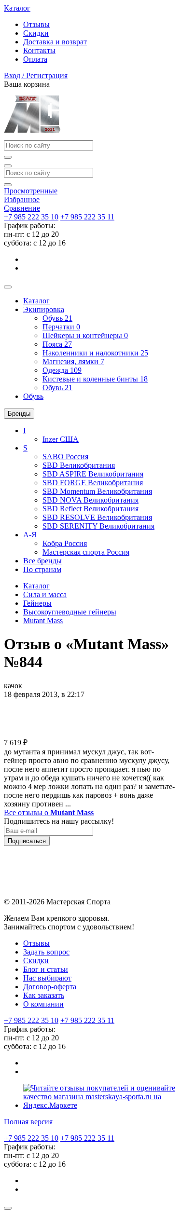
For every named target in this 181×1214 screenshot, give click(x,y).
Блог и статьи (45, 969)
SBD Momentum (97, 491)
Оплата (35, 59)
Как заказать (43, 995)
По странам (42, 569)
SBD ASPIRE (92, 474)
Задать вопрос (46, 952)
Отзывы (36, 24)
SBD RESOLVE (97, 517)
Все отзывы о (49, 812)
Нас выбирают (47, 978)
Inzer (60, 439)
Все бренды (42, 561)
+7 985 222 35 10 (31, 217)
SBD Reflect (90, 509)
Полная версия (28, 1122)
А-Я (30, 535)
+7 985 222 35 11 (87, 217)
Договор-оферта (49, 986)
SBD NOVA (90, 500)
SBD (78, 465)
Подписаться (27, 841)
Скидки (36, 33)
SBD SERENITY (98, 526)
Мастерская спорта (85, 552)
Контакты (39, 50)
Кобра (64, 543)
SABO (65, 456)
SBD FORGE (92, 482)
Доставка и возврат (55, 42)
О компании (43, 1004)
